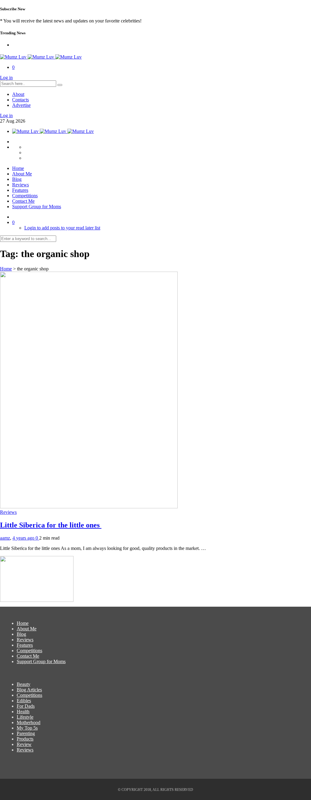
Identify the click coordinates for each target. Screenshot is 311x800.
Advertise (21, 105)
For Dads (26, 706)
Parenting (26, 733)
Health (23, 711)
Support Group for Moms (36, 206)
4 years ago (24, 538)
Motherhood (28, 722)
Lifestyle (25, 717)
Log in (6, 77)
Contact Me (23, 201)
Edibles (24, 700)
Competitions (25, 195)
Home (18, 168)
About (18, 94)
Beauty (23, 684)
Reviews (20, 184)
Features (20, 190)
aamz (5, 538)
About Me (22, 173)
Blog (17, 179)
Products (25, 738)
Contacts (20, 99)
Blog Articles (29, 689)
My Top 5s (27, 728)
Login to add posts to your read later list (62, 227)
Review (24, 744)
